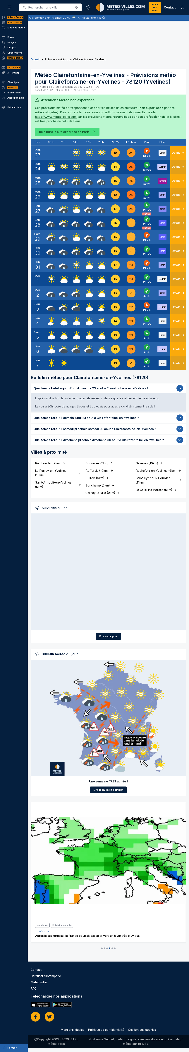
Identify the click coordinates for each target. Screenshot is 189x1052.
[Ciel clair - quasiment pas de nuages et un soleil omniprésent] (50, 363)
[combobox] (50, 7)
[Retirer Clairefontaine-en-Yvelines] (78, 17)
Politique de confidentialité (106, 1030)
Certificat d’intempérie (46, 976)
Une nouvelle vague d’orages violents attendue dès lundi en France (81, 936)
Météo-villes (39, 982)
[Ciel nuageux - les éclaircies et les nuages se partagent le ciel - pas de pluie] (50, 166)
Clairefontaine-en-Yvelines (45, 17)
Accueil (35, 59)
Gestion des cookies (142, 1030)
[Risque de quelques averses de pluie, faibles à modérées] (63, 180)
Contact (170, 7)
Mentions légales (72, 1030)
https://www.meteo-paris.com (56, 117)
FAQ (34, 988)
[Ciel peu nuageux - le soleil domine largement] (101, 307)
